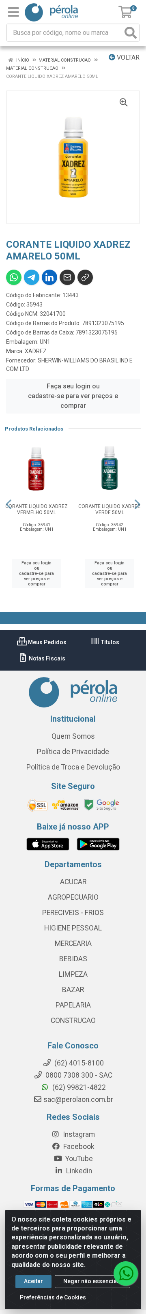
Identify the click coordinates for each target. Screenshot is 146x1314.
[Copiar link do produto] (85, 277)
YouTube (78, 1159)
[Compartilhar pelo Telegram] (31, 277)
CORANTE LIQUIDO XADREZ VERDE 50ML (109, 509)
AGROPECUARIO (73, 897)
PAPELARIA (73, 1005)
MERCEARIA (73, 943)
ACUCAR (73, 882)
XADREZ (36, 351)
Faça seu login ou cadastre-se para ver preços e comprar (73, 395)
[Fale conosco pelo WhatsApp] (126, 1273)
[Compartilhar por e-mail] (67, 277)
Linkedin (78, 1171)
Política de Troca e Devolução (73, 767)
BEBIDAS (73, 959)
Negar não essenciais (92, 1281)
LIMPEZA (73, 974)
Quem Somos (73, 736)
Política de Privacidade (73, 752)
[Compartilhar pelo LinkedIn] (49, 277)
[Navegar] (8, 504)
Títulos (109, 642)
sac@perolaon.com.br (78, 1099)
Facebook (78, 1147)
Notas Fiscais (46, 658)
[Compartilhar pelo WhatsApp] (13, 277)
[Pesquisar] (130, 32)
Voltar (127, 57)
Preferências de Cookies (53, 1297)
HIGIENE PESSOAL (73, 928)
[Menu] (13, 12)
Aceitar (33, 1281)
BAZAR (73, 990)
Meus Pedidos (47, 642)
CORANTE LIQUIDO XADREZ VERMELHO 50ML (36, 509)
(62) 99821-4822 (78, 1087)
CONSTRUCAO (73, 1020)
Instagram (78, 1134)
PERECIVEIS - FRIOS (73, 913)
